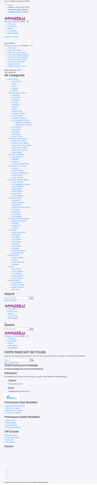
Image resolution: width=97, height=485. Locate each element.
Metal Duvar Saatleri (19, 141)
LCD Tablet (16, 209)
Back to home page (11, 363)
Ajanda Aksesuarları (19, 221)
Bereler (14, 86)
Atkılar (14, 84)
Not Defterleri (17, 283)
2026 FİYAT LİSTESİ (11, 37)
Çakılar (14, 109)
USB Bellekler (10, 442)
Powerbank (16, 212)
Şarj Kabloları (17, 205)
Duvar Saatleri (17, 152)
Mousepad (16, 95)
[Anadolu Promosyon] (14, 18)
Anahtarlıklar (16, 134)
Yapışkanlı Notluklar (19, 118)
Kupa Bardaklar (17, 157)
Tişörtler (15, 90)
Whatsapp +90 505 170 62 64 (18, 12)
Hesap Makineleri (18, 262)
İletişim (10, 313)
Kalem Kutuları (17, 189)
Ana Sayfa (12, 309)
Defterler (15, 228)
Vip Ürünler (12, 230)
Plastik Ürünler (13, 255)
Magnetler (15, 264)
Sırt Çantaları (17, 241)
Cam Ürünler (16, 239)
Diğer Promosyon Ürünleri (17, 93)
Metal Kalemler (17, 191)
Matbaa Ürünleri (14, 280)
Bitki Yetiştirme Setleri (24, 125)
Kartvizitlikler (17, 127)
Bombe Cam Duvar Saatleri (21, 145)
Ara (31, 298)
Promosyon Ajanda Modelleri (18, 218)
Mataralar (15, 159)
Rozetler (15, 102)
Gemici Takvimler (18, 285)
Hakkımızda (12, 311)
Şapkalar (15, 88)
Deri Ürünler (16, 234)
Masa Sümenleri (17, 253)
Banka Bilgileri (13, 318)
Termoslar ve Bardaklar (16, 154)
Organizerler (16, 225)
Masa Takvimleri (18, 287)
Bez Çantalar (16, 269)
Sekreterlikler (17, 129)
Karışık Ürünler (17, 136)
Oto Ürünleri (16, 97)
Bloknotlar (15, 289)
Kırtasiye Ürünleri (18, 113)
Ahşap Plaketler (17, 177)
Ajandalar (15, 223)
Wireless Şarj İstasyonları (21, 207)
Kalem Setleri (16, 193)
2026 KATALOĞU (10, 300)
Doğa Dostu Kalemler (23, 122)
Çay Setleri (16, 237)
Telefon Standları (18, 202)
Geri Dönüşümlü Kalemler (21, 184)
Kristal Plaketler (17, 170)
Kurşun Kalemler (17, 182)
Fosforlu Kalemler (18, 186)
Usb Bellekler (16, 214)
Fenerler (15, 106)
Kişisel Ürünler (17, 111)
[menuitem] (12, 24)
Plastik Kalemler (17, 196)
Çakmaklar (16, 132)
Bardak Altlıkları (17, 257)
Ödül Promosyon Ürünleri (17, 166)
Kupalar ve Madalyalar (20, 173)
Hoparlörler (16, 200)
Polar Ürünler (16, 81)
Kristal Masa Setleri (19, 251)
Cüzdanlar (15, 100)
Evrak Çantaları (17, 271)
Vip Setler (15, 248)
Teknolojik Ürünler (14, 198)
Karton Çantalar (17, 276)
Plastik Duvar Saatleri (19, 148)
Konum (10, 5)
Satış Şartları (12, 316)
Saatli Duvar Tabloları (19, 150)
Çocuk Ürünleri (17, 116)
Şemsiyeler (16, 244)
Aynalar (14, 260)
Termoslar (15, 161)
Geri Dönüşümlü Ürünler (20, 120)
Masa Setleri (16, 246)
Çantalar (11, 267)
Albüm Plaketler (17, 175)
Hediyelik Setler (11, 435)
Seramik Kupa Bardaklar (20, 164)
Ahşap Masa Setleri (19, 232)
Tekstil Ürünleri (13, 79)
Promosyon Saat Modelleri (17, 138)
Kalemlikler (16, 104)
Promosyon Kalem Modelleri (18, 180)
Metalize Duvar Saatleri (20, 143)
